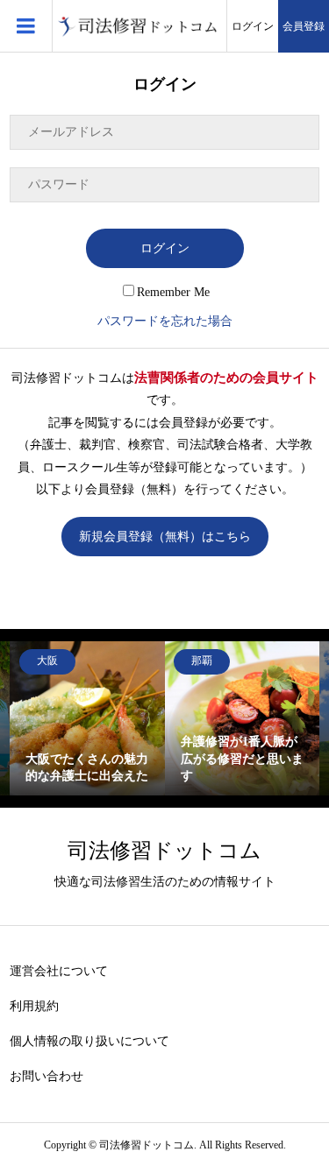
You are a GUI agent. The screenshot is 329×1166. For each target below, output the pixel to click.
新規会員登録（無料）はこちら (165, 536)
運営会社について (59, 971)
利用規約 (34, 1006)
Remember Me (173, 292)
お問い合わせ (46, 1076)
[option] (87, 718)
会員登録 (304, 26)
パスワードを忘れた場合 (164, 321)
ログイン (253, 26)
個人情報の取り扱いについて (89, 1041)
